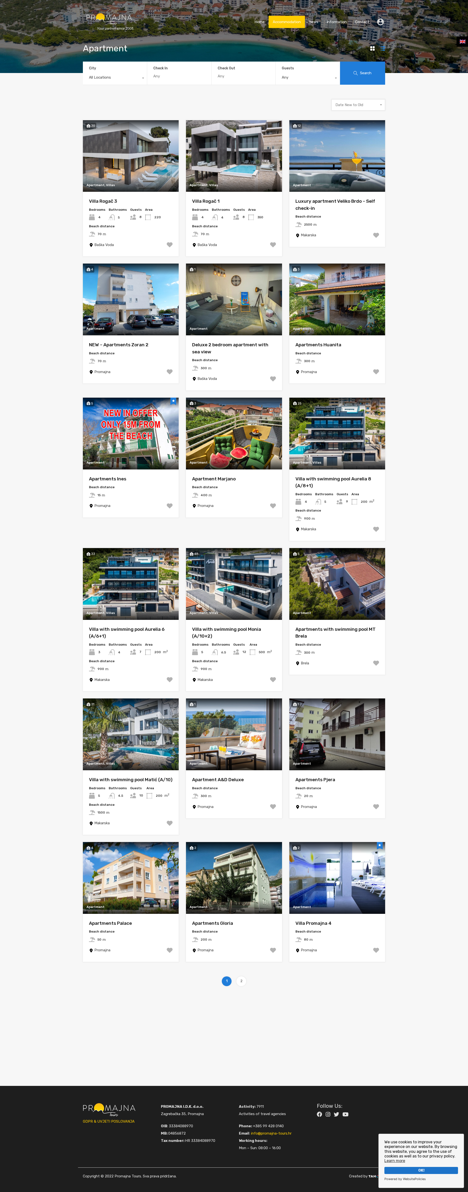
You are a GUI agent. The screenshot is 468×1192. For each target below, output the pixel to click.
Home (259, 22)
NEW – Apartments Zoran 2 (118, 345)
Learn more (394, 1160)
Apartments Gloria (212, 923)
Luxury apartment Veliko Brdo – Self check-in (335, 204)
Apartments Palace (110, 923)
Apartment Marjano (214, 479)
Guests (288, 68)
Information (337, 22)
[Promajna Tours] (109, 35)
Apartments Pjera (315, 779)
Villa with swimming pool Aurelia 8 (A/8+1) (333, 482)
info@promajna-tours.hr (271, 1133)
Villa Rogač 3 (103, 201)
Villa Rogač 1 (206, 201)
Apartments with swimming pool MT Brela (335, 632)
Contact (362, 22)
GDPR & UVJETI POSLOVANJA (109, 1121)
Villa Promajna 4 (313, 923)
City (92, 68)
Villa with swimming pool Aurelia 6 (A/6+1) (127, 632)
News (313, 22)
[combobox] (115, 78)
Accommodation (287, 22)
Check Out (226, 68)
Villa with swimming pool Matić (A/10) (131, 779)
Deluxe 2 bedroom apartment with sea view (230, 348)
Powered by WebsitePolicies (405, 1179)
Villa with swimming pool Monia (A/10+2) (226, 632)
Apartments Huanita (318, 345)
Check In (160, 68)
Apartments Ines (107, 479)
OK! (421, 1170)
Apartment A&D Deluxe (218, 779)
